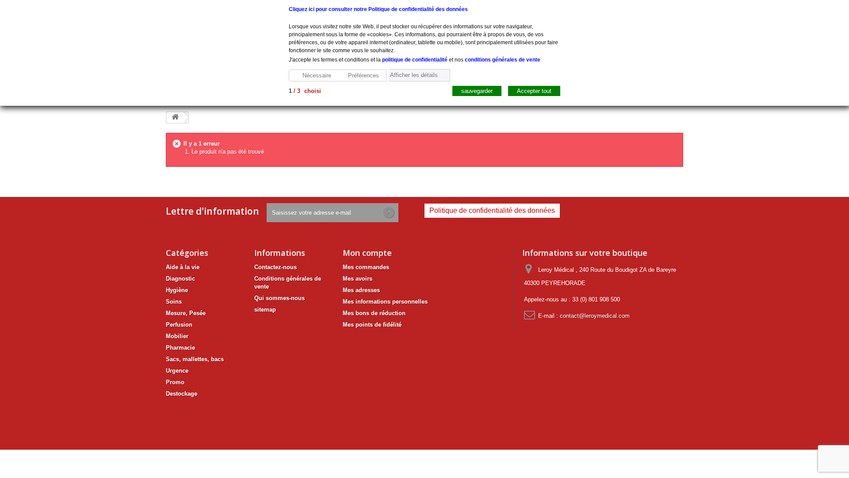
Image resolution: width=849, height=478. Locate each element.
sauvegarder (477, 91)
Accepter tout (534, 91)
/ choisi (305, 91)
